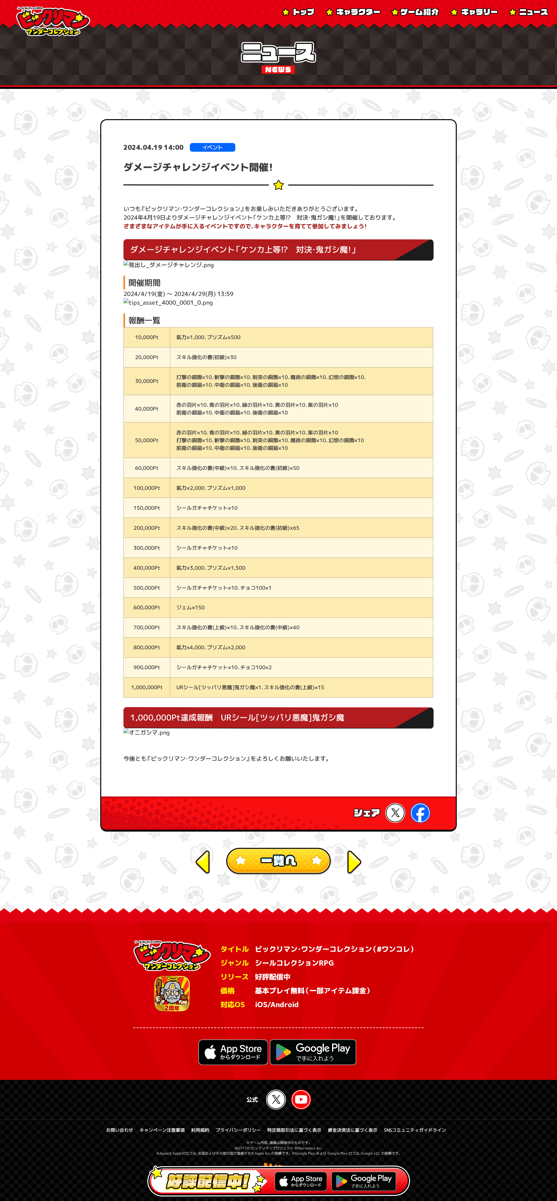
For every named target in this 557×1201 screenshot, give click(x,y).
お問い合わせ (119, 1130)
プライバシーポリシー (238, 1130)
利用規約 (200, 1130)
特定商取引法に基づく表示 (294, 1130)
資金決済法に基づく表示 (352, 1130)
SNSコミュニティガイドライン (415, 1130)
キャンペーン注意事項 (162, 1130)
